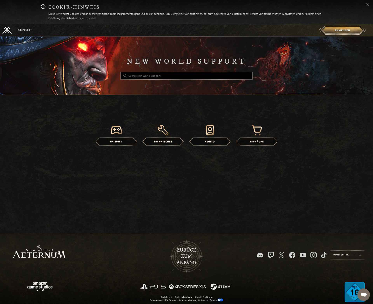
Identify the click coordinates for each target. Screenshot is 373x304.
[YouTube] (303, 255)
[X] (281, 255)
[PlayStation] (153, 287)
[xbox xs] (187, 287)
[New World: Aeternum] (7, 30)
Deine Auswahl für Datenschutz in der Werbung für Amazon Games (183, 300)
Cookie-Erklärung (204, 297)
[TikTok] (324, 255)
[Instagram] (313, 255)
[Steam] (220, 287)
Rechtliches (166, 297)
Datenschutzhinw (183, 297)
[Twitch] (271, 255)
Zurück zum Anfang (186, 256)
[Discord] (260, 255)
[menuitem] (342, 30)
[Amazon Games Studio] (40, 287)
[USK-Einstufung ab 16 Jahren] (355, 292)
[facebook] (292, 255)
